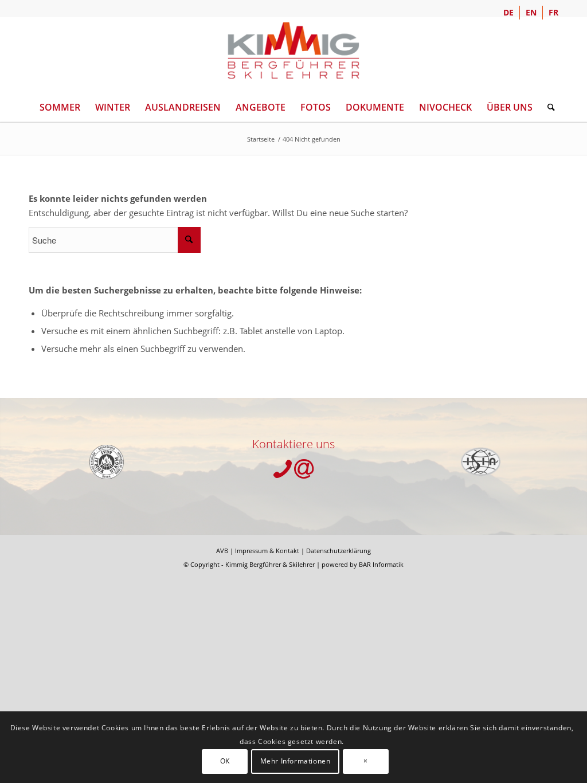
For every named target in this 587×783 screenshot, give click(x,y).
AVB (222, 550)
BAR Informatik (381, 564)
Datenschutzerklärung (338, 550)
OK (225, 761)
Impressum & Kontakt (267, 550)
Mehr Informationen (295, 761)
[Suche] (547, 107)
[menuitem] (509, 12)
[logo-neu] (293, 50)
